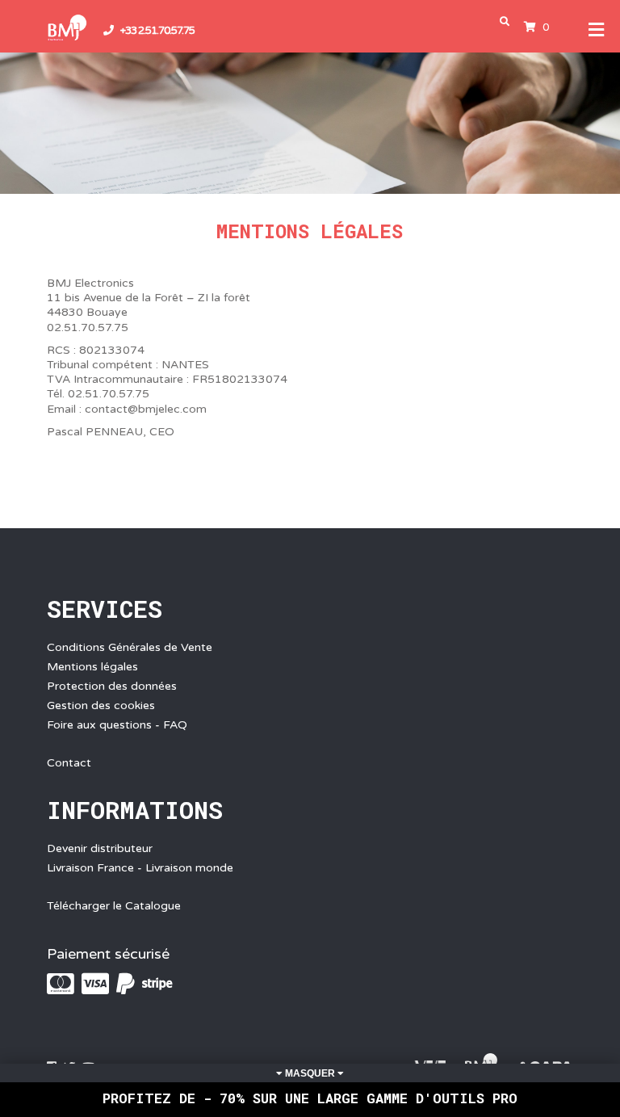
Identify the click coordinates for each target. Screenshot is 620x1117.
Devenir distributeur (100, 848)
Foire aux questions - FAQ (117, 725)
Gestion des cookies (101, 705)
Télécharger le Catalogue (114, 906)
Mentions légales (92, 667)
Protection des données (112, 686)
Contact (69, 763)
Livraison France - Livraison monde (140, 868)
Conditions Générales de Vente (129, 647)
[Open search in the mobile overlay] (508, 21)
